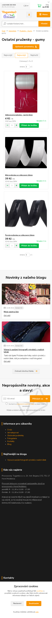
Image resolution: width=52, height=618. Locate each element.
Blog (9, 444)
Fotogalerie (12, 438)
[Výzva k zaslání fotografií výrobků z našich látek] (26, 331)
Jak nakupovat (13, 432)
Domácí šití (18, 308)
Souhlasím (34, 603)
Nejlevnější (21, 55)
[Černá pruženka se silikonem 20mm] (26, 213)
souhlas (39, 591)
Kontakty (10, 441)
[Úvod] (12, 14)
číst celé (7, 315)
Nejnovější (8, 55)
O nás (9, 430)
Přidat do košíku (29, 125)
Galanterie (12, 31)
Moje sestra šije (11, 312)
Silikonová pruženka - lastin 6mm (19, 115)
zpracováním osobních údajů (25, 404)
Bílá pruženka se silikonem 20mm (19, 175)
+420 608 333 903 (9, 5)
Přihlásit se (38, 398)
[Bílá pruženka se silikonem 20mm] (26, 153)
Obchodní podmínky (15, 435)
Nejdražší (34, 55)
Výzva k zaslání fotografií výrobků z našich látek (24, 351)
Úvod (3, 31)
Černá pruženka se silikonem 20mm (19, 235)
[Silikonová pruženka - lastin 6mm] (26, 92)
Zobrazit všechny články (24, 371)
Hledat (44, 23)
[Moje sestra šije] (26, 294)
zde (37, 612)
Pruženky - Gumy (26, 31)
